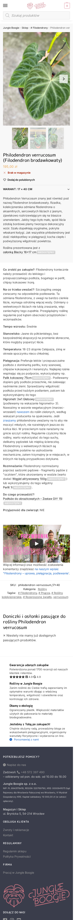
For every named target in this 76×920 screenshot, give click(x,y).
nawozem (23, 412)
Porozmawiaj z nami (26, 739)
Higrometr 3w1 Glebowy (19, 399)
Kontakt (8, 835)
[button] (66, 6)
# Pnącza (44, 592)
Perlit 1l (7, 487)
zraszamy (9, 420)
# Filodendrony (39, 27)
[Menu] (9, 6)
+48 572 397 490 (33, 772)
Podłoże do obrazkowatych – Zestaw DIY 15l (32, 498)
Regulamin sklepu (14, 851)
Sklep (25, 27)
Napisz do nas (16, 764)
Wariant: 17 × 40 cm (17, 189)
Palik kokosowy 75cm (17, 377)
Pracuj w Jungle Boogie (18, 872)
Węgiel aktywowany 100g (29, 478)
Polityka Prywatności (17, 856)
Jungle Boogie (11, 27)
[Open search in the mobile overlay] (36, 15)
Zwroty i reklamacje (16, 830)
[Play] (36, 544)
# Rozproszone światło (37, 597)
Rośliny (42, 589)
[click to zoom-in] (38, 79)
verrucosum (60, 597)
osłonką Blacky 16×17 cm (19, 252)
